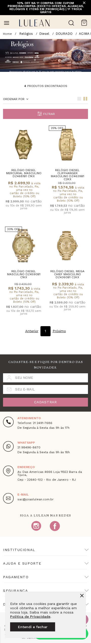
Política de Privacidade (30, 617)
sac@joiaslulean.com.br (35, 499)
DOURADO (64, 34)
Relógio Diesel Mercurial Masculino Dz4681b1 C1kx (23, 173)
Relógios (26, 34)
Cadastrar (45, 402)
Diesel (44, 34)
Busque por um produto (71, 23)
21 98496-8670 (28, 447)
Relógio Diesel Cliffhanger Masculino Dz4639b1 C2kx (67, 174)
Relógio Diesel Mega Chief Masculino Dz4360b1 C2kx (67, 274)
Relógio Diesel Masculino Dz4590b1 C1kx (23, 274)
